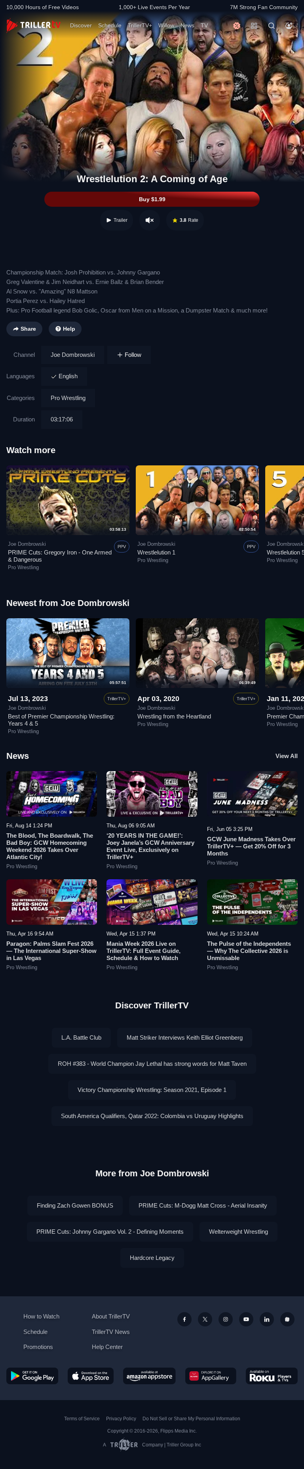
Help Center (107, 1346)
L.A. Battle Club (81, 1037)
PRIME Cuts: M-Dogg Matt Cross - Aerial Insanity (203, 1205)
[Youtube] (246, 1319)
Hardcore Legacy (152, 1257)
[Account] (289, 25)
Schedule (110, 25)
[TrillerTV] (33, 25)
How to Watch (41, 1316)
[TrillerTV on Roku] (272, 1376)
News (187, 25)
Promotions (38, 1346)
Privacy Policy (121, 1418)
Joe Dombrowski (73, 354)
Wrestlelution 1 (156, 552)
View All (287, 756)
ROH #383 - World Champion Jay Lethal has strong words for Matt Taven (152, 1063)
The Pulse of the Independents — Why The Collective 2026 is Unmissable (249, 950)
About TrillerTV (111, 1316)
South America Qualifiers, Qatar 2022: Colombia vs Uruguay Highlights (152, 1116)
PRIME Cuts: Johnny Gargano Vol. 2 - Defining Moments (110, 1231)
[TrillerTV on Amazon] (149, 1376)
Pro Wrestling (68, 397)
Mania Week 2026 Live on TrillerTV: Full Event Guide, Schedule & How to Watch (143, 950)
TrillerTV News (111, 1331)
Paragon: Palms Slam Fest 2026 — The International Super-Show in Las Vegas (51, 950)
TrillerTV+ (140, 25)
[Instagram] (225, 1319)
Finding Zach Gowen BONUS (75, 1205)
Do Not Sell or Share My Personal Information (191, 1418)
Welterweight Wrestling (238, 1231)
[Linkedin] (267, 1319)
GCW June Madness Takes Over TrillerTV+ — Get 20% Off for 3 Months (251, 846)
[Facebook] (184, 1319)
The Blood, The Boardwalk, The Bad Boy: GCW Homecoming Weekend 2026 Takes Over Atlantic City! (49, 846)
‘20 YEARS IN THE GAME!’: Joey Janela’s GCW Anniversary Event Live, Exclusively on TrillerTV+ (150, 846)
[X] (205, 1319)
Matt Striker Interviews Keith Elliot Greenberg (185, 1037)
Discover (81, 25)
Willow (166, 25)
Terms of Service (82, 1418)
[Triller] (287, 1319)
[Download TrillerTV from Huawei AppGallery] (210, 1376)
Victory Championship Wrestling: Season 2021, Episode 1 (152, 1089)
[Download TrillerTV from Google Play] (32, 1376)
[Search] (271, 25)
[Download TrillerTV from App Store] (91, 1376)
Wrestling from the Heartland (174, 716)
